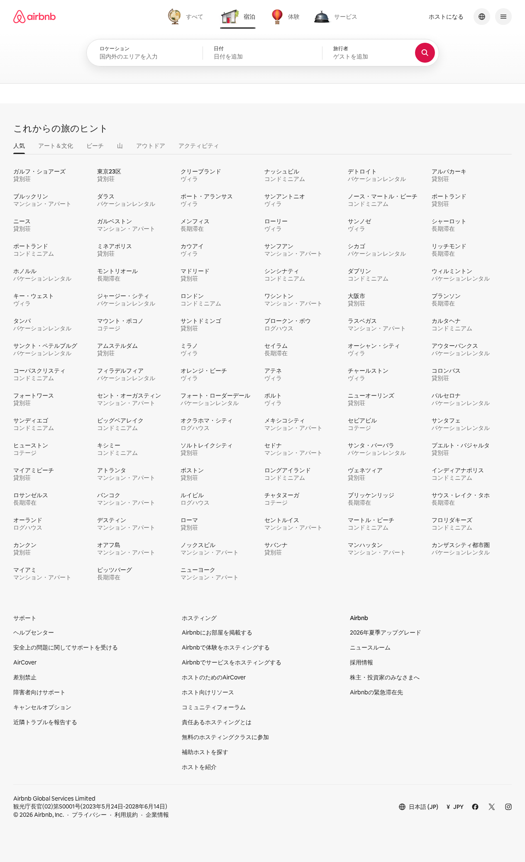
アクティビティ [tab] (198, 145)
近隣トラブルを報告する (45, 722)
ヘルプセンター (33, 632)
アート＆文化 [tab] (55, 145)
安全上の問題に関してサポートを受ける (65, 647)
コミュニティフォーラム (214, 707)
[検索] (425, 53)
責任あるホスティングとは (217, 722)
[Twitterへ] (491, 806)
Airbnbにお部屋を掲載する (217, 632)
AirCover (25, 662)
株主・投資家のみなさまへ (385, 677)
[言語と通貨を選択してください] (482, 16)
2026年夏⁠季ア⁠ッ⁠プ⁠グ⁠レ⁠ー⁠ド (385, 632)
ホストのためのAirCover (214, 677)
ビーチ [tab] (95, 145)
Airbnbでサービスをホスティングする (231, 662)
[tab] (186, 16)
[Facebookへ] (475, 806)
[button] (262, 53)
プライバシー (89, 814)
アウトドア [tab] (150, 145)
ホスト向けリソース (208, 692)
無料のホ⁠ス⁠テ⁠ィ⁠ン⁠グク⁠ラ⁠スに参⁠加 (225, 737)
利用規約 (126, 814)
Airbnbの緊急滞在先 (376, 692)
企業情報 (157, 814)
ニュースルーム (370, 647)
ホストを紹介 (199, 767)
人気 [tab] (19, 145)
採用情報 (361, 662)
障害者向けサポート (39, 692)
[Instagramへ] (508, 806)
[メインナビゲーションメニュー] (503, 16)
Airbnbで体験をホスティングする (226, 647)
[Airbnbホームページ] (34, 16)
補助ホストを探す (205, 752)
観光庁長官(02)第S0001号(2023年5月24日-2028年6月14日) (90, 802)
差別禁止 (25, 677)
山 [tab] (120, 145)
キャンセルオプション (42, 707)
